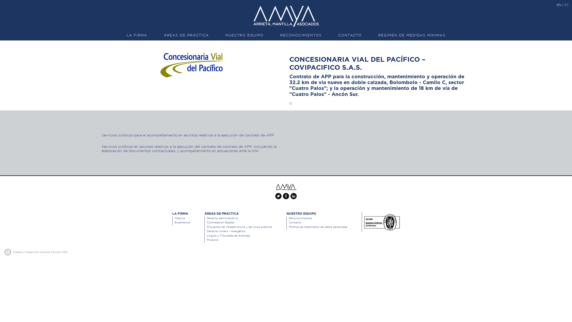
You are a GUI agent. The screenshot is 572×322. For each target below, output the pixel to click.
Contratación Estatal (220, 222)
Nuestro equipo (244, 35)
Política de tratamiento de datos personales (318, 226)
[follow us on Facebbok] (286, 194)
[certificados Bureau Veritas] (382, 221)
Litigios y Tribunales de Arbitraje (228, 235)
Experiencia (182, 222)
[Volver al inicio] (286, 187)
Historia (180, 218)
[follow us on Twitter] (278, 194)
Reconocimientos (301, 35)
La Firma (137, 35)
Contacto (350, 35)
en (559, 5)
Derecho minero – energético (226, 231)
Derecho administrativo (222, 218)
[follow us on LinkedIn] (293, 194)
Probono (213, 239)
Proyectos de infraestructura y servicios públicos (239, 226)
